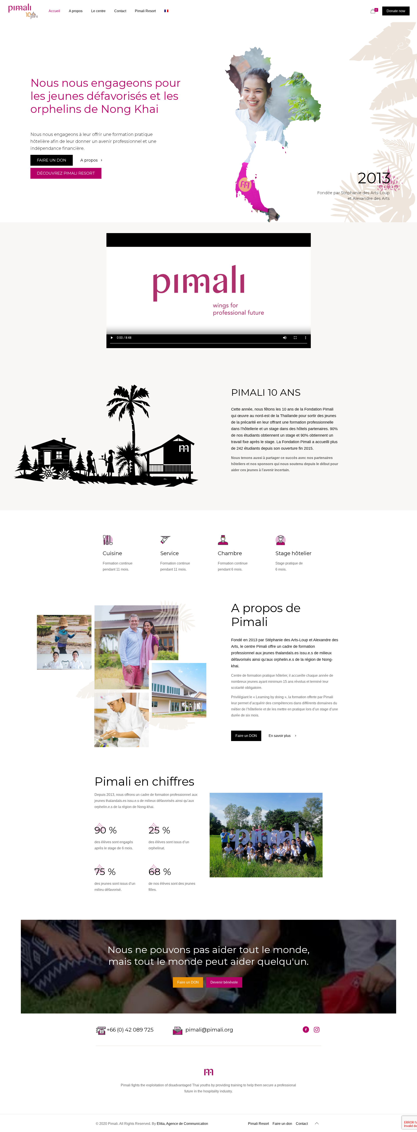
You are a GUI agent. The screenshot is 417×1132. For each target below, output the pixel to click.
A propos (89, 160)
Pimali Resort (258, 1123)
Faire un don (282, 1123)
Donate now (396, 11)
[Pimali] (23, 11)
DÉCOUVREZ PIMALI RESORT (66, 173)
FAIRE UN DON (51, 160)
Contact (302, 1123)
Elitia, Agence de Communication (182, 1123)
